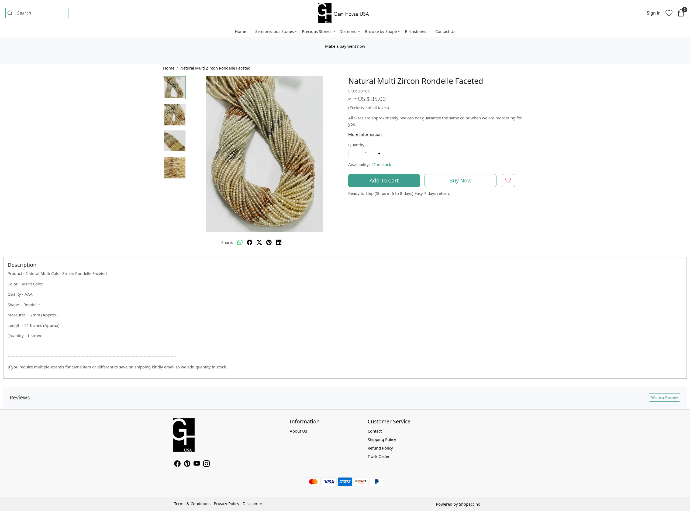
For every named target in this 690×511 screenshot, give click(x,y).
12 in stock (381, 164)
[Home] (345, 13)
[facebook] (249, 242)
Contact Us (445, 31)
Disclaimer (252, 503)
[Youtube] (196, 464)
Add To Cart (384, 180)
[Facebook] (177, 464)
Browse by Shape (381, 31)
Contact (375, 431)
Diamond (348, 31)
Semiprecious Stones (274, 31)
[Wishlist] (669, 13)
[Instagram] (206, 464)
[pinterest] (269, 242)
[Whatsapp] (240, 242)
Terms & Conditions (192, 503)
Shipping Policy (382, 439)
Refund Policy (380, 448)
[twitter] (259, 242)
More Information (365, 134)
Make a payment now (345, 46)
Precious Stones (316, 31)
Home (240, 31)
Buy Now (460, 180)
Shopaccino (469, 504)
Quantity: (356, 144)
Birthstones (415, 31)
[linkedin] (279, 242)
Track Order (378, 456)
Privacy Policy (226, 503)
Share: (227, 242)
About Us (298, 431)
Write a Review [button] (664, 397)
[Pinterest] (187, 464)
